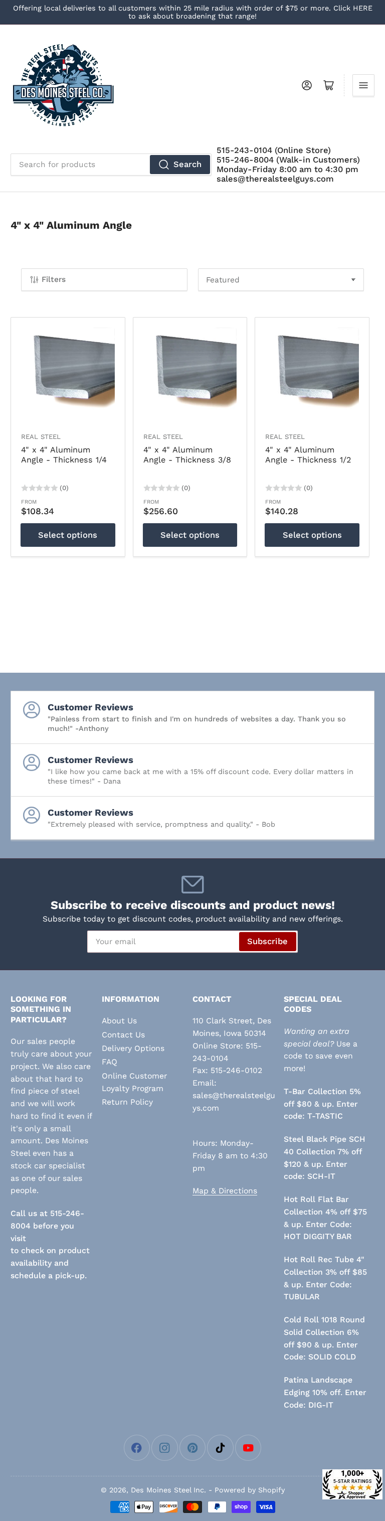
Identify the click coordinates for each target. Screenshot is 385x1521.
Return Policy (127, 1102)
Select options (67, 535)
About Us (119, 1020)
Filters (54, 279)
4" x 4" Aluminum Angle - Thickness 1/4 (64, 455)
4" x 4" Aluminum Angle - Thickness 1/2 (308, 455)
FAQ (109, 1062)
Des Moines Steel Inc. (168, 1490)
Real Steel (41, 436)
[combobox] (111, 165)
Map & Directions (224, 1190)
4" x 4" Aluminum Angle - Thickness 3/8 (187, 455)
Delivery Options (133, 1048)
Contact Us (123, 1034)
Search (187, 164)
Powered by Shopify (250, 1490)
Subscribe (267, 941)
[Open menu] (363, 85)
